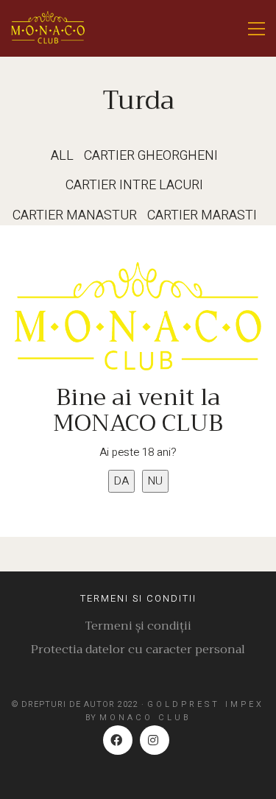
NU (155, 481)
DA (121, 481)
